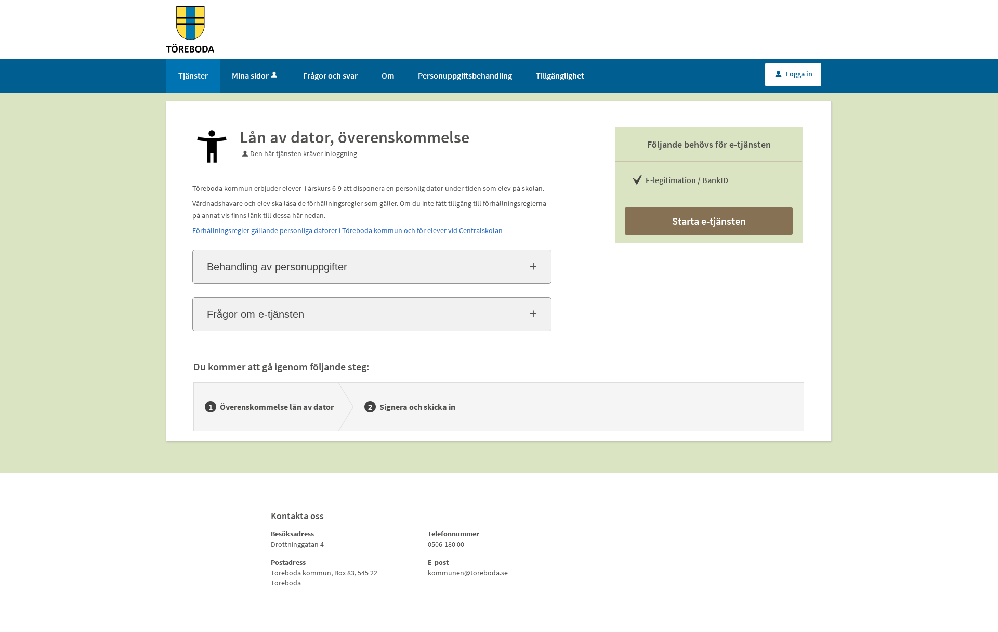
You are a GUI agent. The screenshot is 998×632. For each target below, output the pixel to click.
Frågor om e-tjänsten (255, 314)
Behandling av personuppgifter (277, 267)
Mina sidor (250, 75)
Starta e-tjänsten (709, 220)
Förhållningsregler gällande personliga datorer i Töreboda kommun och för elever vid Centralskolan (347, 230)
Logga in (794, 74)
